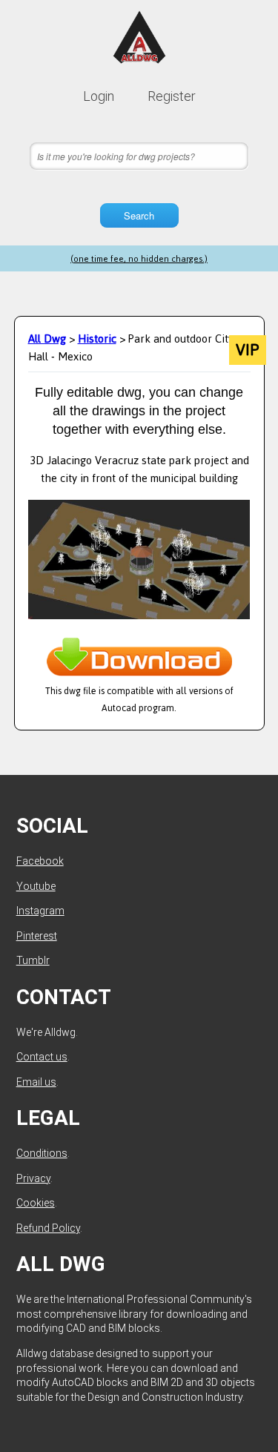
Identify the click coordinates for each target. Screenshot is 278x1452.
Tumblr (33, 960)
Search (139, 215)
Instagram (40, 911)
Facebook (40, 861)
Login (98, 96)
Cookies (35, 1203)
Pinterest (36, 936)
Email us (36, 1082)
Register (172, 96)
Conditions (41, 1153)
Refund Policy (48, 1228)
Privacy (33, 1178)
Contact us (41, 1057)
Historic (97, 338)
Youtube (36, 886)
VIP (247, 350)
